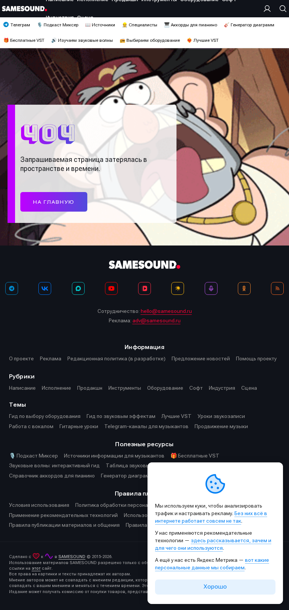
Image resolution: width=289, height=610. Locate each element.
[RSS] (277, 288)
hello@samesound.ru (166, 311)
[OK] (244, 288)
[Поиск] (281, 9)
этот (36, 568)
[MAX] (78, 288)
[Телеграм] (11, 288)
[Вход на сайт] (269, 9)
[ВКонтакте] (44, 288)
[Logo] (24, 8)
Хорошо (215, 587)
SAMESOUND (71, 556)
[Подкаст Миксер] (211, 288)
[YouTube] (111, 288)
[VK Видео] (144, 288)
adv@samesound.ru (156, 320)
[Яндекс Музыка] (177, 288)
